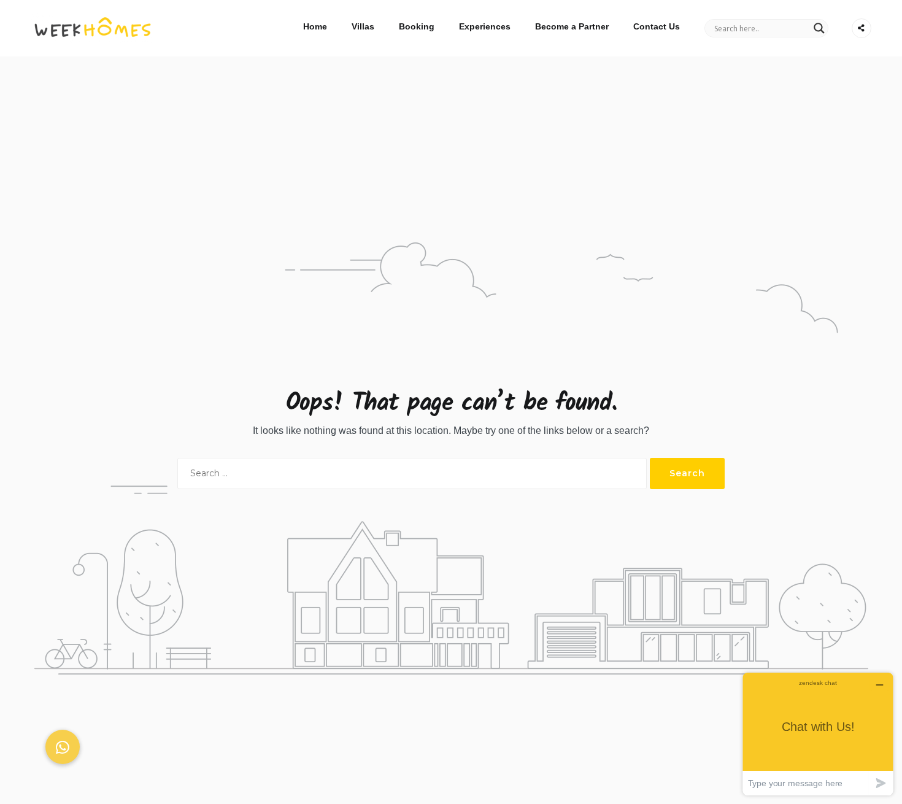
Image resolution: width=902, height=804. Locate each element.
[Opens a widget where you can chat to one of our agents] (818, 734)
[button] (62, 747)
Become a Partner (572, 26)
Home (315, 26)
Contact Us (656, 26)
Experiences (485, 26)
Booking (416, 26)
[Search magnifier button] (819, 28)
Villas (363, 26)
